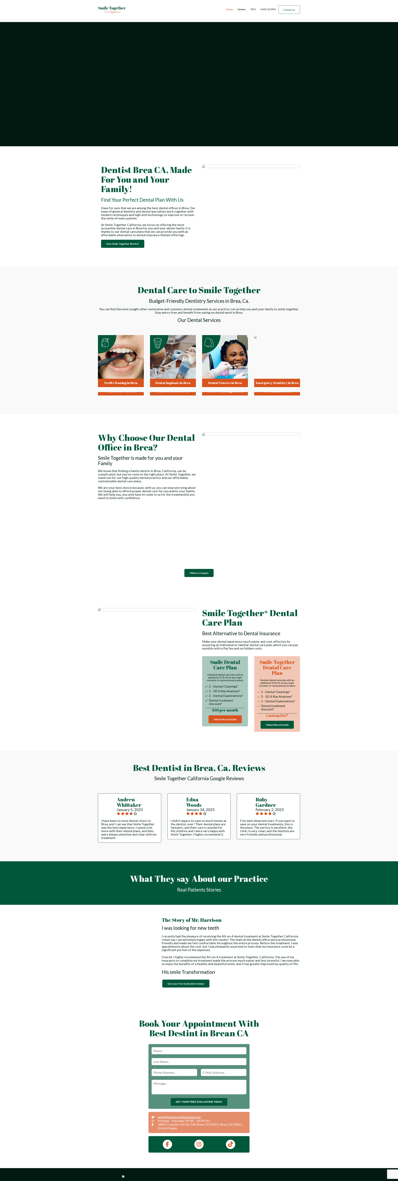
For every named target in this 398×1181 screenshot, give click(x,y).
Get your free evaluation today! (185, 983)
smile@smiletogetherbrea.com (179, 1117)
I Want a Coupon (199, 572)
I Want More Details (225, 719)
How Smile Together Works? (122, 243)
